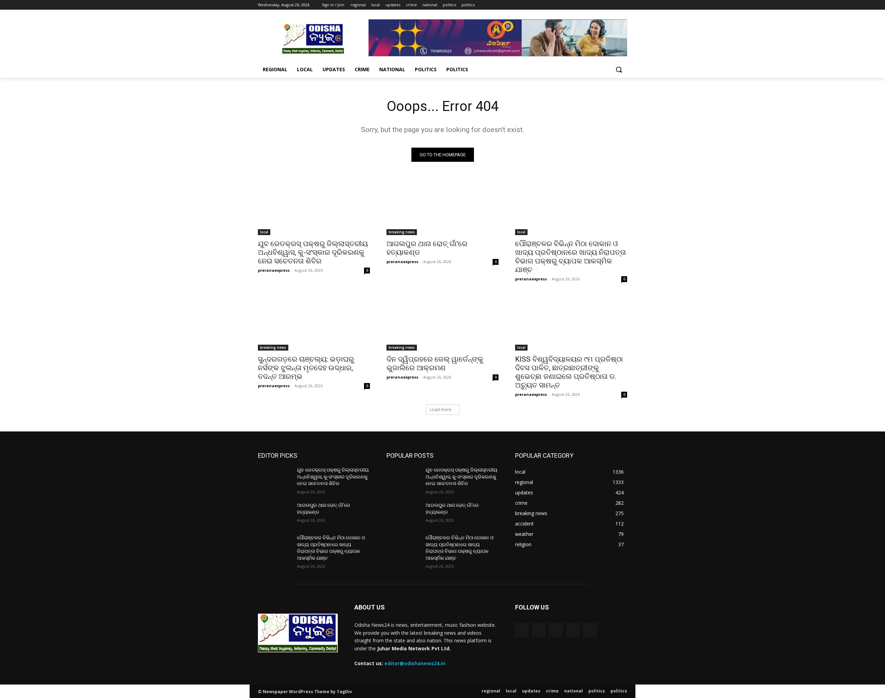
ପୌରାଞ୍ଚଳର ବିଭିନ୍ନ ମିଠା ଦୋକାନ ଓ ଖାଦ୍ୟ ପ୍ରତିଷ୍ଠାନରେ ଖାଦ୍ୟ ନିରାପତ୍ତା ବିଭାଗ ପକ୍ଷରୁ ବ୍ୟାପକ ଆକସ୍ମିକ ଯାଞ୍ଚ (570, 257)
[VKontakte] (590, 629)
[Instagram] (594, 5)
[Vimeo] (613, 5)
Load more (440, 409)
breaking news (402, 232)
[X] (604, 5)
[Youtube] (623, 5)
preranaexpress (274, 270)
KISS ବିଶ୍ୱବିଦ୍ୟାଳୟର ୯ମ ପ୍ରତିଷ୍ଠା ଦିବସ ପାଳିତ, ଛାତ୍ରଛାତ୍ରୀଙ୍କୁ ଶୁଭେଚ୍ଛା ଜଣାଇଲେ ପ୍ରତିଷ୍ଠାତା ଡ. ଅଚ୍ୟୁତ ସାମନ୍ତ (569, 372)
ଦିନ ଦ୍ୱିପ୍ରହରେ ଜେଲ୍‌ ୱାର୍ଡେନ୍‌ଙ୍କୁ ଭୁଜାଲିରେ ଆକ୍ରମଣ (434, 363)
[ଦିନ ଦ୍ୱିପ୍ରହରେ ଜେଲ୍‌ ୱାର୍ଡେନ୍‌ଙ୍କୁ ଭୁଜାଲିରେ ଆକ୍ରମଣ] (442, 323)
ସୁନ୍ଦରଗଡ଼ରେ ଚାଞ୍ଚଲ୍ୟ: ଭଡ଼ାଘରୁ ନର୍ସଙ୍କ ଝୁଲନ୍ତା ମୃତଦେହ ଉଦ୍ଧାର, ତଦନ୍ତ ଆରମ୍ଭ (306, 368)
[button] (619, 69)
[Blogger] (522, 629)
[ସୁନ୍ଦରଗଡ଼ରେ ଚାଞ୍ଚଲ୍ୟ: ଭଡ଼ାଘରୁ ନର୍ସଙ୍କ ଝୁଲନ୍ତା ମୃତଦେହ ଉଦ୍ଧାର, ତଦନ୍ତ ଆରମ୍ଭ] (314, 323)
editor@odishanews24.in (414, 663)
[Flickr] (555, 629)
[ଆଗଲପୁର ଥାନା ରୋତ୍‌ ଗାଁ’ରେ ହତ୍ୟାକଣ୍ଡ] (442, 207)
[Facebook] (585, 5)
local (264, 232)
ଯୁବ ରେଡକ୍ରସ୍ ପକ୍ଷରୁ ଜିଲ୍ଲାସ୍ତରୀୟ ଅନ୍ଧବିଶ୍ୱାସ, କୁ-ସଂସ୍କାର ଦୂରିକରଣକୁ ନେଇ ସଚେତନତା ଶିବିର (313, 252)
